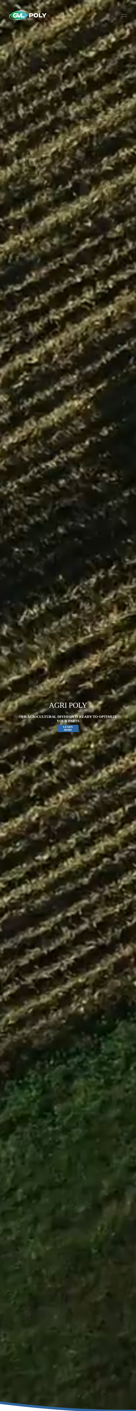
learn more (68, 728)
